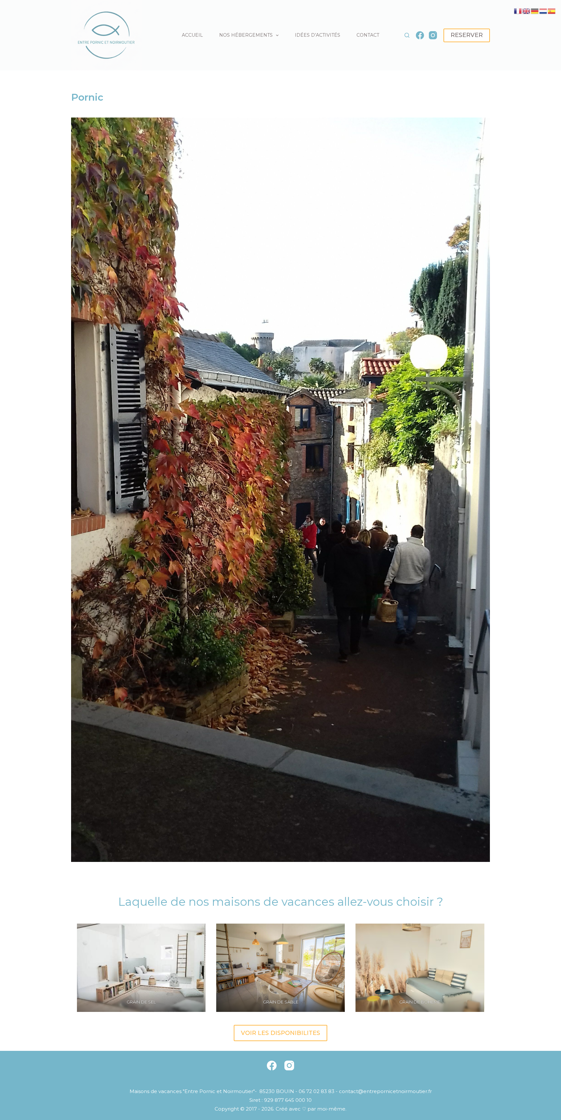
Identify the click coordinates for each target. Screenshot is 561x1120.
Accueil (192, 35)
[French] (518, 10)
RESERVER (467, 35)
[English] (526, 10)
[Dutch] (543, 10)
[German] (535, 10)
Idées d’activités (317, 35)
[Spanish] (552, 10)
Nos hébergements (246, 35)
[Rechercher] (407, 35)
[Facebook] (420, 35)
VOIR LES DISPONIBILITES (280, 1033)
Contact (367, 35)
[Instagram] (433, 35)
